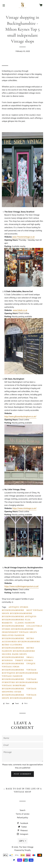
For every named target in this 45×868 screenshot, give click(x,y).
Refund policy (22, 817)
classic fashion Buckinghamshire (18, 624)
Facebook (24, 823)
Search (22, 810)
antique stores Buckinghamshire (15, 608)
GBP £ (21, 841)
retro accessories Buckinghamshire (21, 640)
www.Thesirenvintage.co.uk (23, 237)
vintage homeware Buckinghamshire (14, 687)
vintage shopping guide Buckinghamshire (19, 692)
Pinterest (24, 830)
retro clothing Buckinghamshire (13, 646)
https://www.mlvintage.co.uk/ (24, 508)
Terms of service (22, 814)
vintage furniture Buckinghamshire (20, 680)
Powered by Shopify (22, 850)
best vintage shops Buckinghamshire (22, 611)
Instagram (23, 834)
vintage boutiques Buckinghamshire (20, 671)
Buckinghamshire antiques (19, 616)
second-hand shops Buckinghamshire (14, 655)
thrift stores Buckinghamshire (17, 662)
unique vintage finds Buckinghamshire (19, 667)
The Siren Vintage (26, 847)
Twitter (24, 827)
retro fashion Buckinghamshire (18, 649)
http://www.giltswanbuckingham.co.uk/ (20, 416)
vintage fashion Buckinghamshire (13, 677)
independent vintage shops (19, 632)
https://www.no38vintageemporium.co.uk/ (21, 586)
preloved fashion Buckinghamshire (13, 637)
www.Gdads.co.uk (20, 310)
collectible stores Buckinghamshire (22, 627)
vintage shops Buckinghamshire (19, 696)
